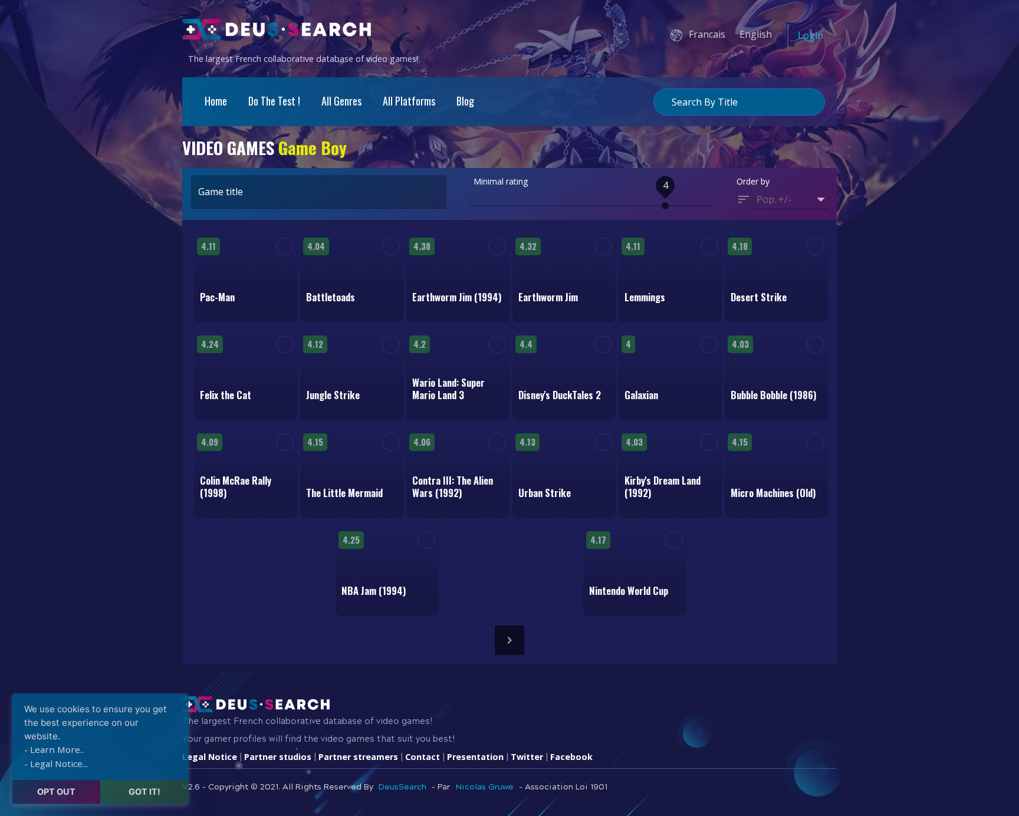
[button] (789, 199)
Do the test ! (274, 100)
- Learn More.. (54, 749)
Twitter (527, 756)
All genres (341, 100)
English (755, 34)
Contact (422, 756)
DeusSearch (402, 787)
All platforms (409, 100)
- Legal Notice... (56, 763)
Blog (465, 100)
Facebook (571, 756)
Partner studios (277, 756)
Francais (707, 34)
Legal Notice (209, 756)
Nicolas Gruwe (484, 787)
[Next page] (509, 640)
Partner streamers (358, 756)
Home (216, 100)
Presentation (475, 756)
